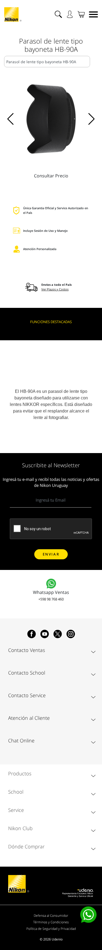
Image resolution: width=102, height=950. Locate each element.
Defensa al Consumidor (51, 915)
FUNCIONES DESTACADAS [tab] (51, 321)
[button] (10, 119)
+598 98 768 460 (51, 599)
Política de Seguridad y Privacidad (51, 928)
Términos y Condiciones (51, 922)
